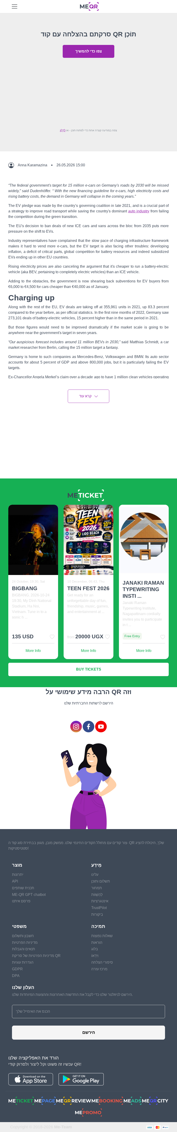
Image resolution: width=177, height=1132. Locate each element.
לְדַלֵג (62, 130)
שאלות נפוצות (102, 936)
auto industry (138, 211)
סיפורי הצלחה (102, 962)
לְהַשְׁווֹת (97, 895)
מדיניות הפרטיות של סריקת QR (36, 956)
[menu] (14, 6)
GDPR (17, 969)
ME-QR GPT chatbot (29, 895)
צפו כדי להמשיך (88, 51)
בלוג (94, 949)
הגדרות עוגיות (22, 962)
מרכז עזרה (99, 969)
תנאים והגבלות (23, 949)
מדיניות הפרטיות (25, 942)
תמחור (96, 888)
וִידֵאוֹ (94, 956)
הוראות (96, 942)
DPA (16, 976)
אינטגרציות (99, 901)
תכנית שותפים (23, 888)
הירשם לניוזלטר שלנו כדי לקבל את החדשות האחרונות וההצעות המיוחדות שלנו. (72, 995)
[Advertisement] (88, 92)
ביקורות (97, 914)
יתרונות (17, 875)
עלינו (94, 875)
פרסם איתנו (21, 901)
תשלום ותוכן (100, 881)
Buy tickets (88, 669)
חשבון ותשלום (23, 936)
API (15, 881)
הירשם (88, 1032)
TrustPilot (99, 908)
